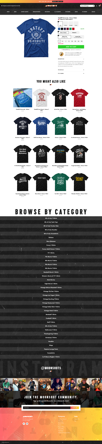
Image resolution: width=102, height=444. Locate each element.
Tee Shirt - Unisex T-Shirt (60, 194)
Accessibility (61, 428)
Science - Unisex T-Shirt (60, 138)
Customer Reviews (62, 419)
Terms (59, 425)
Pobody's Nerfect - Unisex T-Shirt (79, 194)
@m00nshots (51, 368)
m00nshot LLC (7, 442)
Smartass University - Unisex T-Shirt (22, 139)
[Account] (96, 6)
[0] (99, 5)
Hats (76, 11)
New (8, 11)
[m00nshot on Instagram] (6, 384)
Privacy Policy (61, 427)
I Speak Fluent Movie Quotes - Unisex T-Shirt (22, 195)
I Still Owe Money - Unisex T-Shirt (42, 138)
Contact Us (76, 419)
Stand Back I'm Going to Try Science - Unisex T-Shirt (41, 167)
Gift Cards (60, 421)
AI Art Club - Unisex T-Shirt (60, 110)
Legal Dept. (61, 430)
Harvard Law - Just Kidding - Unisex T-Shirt (79, 111)
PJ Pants (84, 11)
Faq (75, 421)
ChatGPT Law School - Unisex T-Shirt (41, 111)
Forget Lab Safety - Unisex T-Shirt (79, 166)
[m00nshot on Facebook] (24, 423)
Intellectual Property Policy (64, 432)
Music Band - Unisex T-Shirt (41, 194)
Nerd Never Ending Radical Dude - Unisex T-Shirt (60, 167)
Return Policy (61, 423)
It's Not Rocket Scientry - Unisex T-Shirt (23, 167)
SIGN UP (74, 407)
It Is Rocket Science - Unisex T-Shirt (79, 138)
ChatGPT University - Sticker (22, 110)
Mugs (93, 11)
